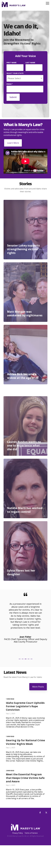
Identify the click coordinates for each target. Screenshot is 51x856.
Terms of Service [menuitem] (31, 833)
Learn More (13, 142)
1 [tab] (20, 660)
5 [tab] (32, 660)
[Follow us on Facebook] (40, 812)
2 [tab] (23, 660)
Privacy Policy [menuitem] (17, 833)
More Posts (38, 686)
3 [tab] (26, 660)
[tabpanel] (25, 624)
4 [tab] (29, 660)
